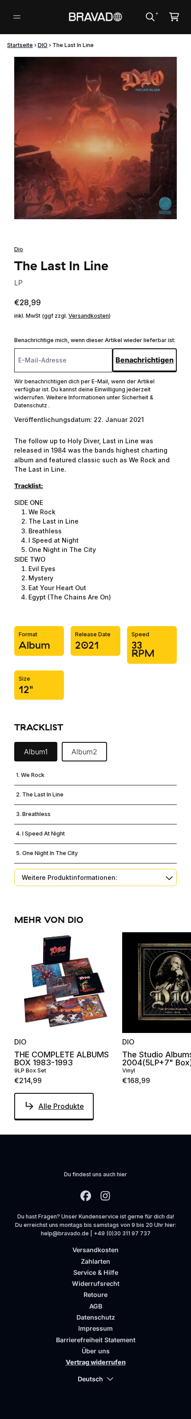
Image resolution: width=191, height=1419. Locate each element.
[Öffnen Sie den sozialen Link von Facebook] (86, 1196)
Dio (18, 249)
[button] (95, 877)
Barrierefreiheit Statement (95, 1340)
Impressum (95, 1328)
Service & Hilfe (95, 1272)
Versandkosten (88, 315)
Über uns (96, 1351)
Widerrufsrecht (95, 1283)
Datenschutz (95, 1317)
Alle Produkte (61, 1106)
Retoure (95, 1294)
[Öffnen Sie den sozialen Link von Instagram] (105, 1196)
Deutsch (90, 1379)
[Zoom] (95, 138)
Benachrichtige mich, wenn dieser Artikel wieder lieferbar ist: (94, 340)
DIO (43, 45)
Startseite (20, 45)
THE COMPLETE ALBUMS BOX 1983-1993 (61, 1059)
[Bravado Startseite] (95, 17)
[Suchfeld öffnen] (149, 17)
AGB (95, 1306)
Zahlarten (95, 1261)
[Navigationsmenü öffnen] (17, 17)
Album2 (84, 751)
